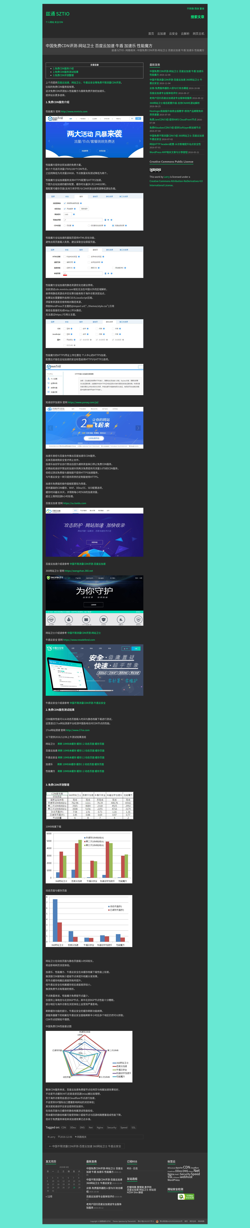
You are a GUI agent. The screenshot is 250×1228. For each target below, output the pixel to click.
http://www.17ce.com (78, 730)
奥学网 (147, 1187)
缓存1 (80, 743)
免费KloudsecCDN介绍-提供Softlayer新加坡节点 (175, 127)
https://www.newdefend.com (79, 639)
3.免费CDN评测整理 (63, 75)
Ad (169, 1167)
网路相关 (130, 50)
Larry (52, 1136)
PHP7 (177, 1174)
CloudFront (171, 1171)
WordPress (174, 1180)
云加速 (161, 33)
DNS (82, 1127)
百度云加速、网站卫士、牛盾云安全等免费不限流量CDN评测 (89, 82)
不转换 (190, 8)
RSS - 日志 (132, 1168)
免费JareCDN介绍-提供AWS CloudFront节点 (173, 119)
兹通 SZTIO (58, 13)
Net (91, 1127)
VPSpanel (176, 1177)
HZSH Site (132, 1192)
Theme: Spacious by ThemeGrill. (124, 1221)
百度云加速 (133, 1189)
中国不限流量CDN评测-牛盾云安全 (88, 702)
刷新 (60, 743)
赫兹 (140, 1192)
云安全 (173, 33)
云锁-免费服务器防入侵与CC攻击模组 (169, 88)
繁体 (202, 8)
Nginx (100, 1127)
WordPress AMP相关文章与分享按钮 (169, 152)
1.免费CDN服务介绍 (63, 68)
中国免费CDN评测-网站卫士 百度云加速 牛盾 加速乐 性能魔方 (170, 50)
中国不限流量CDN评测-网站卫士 (84, 632)
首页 (151, 33)
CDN (63, 1127)
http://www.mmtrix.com (74, 111)
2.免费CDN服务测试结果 (65, 71)
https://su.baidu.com (74, 503)
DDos (73, 1127)
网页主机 (198, 33)
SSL (134, 1127)
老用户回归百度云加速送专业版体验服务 (171, 98)
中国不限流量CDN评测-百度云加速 (88, 563)
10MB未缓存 (69, 743)
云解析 (185, 33)
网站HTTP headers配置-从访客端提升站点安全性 (175, 144)
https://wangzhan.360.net (79, 570)
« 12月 (49, 1196)
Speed (123, 1127)
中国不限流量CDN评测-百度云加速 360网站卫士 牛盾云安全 (85, 1146)
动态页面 (89, 743)
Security (111, 1127)
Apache (179, 1167)
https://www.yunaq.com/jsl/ (83, 402)
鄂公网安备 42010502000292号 (170, 1221)
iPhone (191, 1171)
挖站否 (152, 1189)
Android (172, 1168)
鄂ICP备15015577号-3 (147, 1221)
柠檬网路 (131, 1187)
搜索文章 (197, 16)
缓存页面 (99, 743)
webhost (186, 1176)
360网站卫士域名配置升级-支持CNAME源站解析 (175, 103)
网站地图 (201, 1221)
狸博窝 (140, 1187)
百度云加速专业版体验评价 (164, 93)
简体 (196, 8)
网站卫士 (144, 1189)
